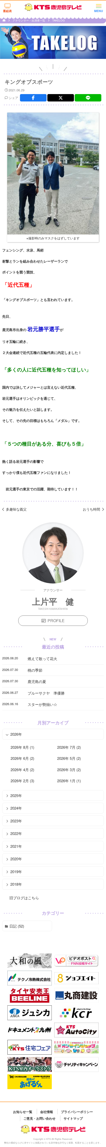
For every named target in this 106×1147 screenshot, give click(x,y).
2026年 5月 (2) (69, 758)
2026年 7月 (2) (69, 747)
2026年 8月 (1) (22, 747)
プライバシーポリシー (77, 1111)
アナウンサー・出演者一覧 (29, 20)
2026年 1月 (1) (69, 780)
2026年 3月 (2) (69, 769)
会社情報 (46, 1111)
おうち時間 (91, 509)
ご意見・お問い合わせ (39, 1118)
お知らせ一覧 (22, 1111)
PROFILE (56, 620)
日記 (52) (16, 926)
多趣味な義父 (16, 509)
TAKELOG (58, 20)
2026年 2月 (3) (22, 780)
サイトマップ (73, 1118)
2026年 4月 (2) (22, 769)
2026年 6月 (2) (22, 758)
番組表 (7, 11)
